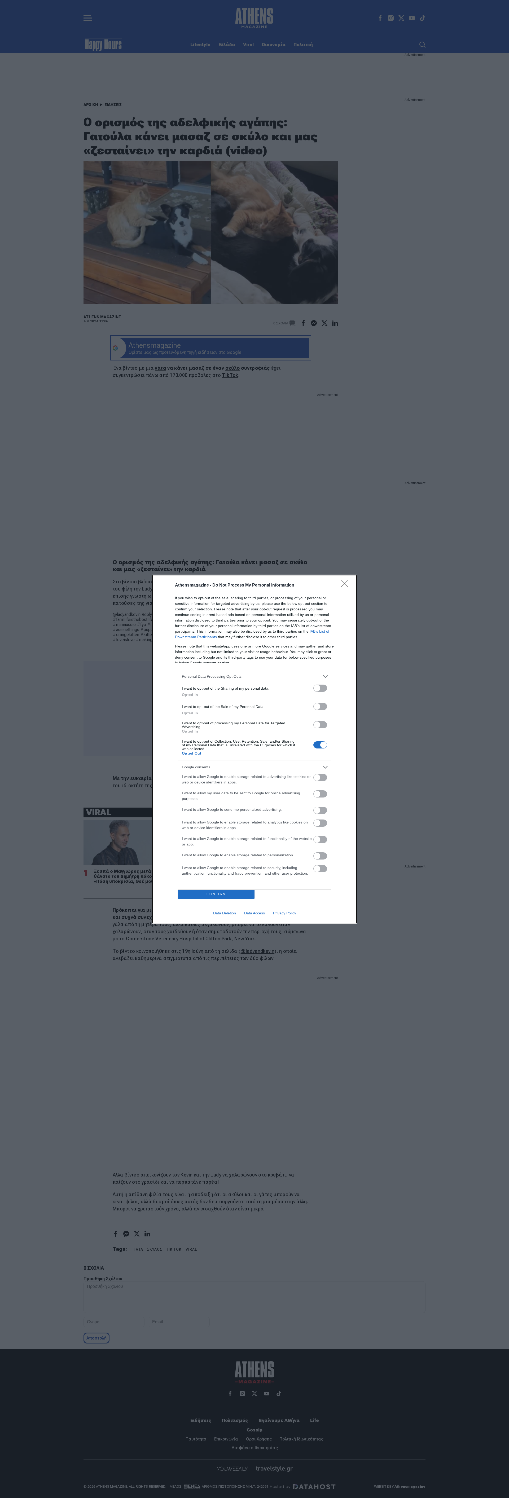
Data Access (254, 913)
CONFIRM (216, 894)
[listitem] (254, 676)
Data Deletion (224, 913)
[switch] (320, 688)
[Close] (346, 585)
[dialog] (254, 749)
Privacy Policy (284, 913)
